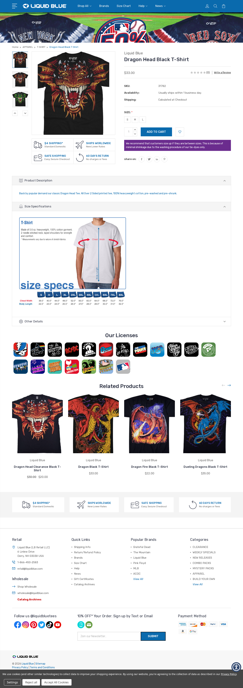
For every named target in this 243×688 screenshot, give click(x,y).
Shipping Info (82, 547)
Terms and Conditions (42, 667)
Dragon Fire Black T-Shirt (149, 467)
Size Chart (124, 6)
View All (138, 579)
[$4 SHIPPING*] (38, 144)
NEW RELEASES (202, 557)
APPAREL (199, 573)
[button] (236, 667)
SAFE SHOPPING (55, 155)
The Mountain (141, 552)
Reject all (31, 682)
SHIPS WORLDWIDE (98, 143)
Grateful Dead (141, 547)
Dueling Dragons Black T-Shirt (205, 467)
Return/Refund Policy (87, 552)
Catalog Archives (29, 599)
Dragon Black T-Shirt (93, 467)
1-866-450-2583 (27, 562)
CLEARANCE (200, 547)
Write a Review (222, 72)
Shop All (83, 6)
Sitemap (40, 663)
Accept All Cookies (56, 682)
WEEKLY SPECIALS (204, 552)
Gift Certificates (84, 579)
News (159, 6)
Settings (12, 682)
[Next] (25, 113)
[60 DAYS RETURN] (80, 157)
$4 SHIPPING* (53, 143)
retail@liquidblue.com (30, 568)
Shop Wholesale (27, 586)
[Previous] (15, 113)
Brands (104, 6)
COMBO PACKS (202, 563)
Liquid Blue (139, 557)
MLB (136, 568)
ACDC (137, 573)
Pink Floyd (139, 563)
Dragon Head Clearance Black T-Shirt (37, 468)
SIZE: (128, 112)
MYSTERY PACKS (203, 568)
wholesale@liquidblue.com (33, 593)
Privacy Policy (20, 667)
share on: (130, 159)
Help (141, 6)
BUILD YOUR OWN (204, 579)
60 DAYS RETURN (97, 155)
